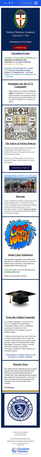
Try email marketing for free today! (20, 453)
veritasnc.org (20, 47)
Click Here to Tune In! (20, 168)
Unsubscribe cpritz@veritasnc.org (20, 438)
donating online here (12, 272)
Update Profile (11, 441)
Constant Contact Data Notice (25, 441)
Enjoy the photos (30, 209)
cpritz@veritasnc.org (23, 443)
